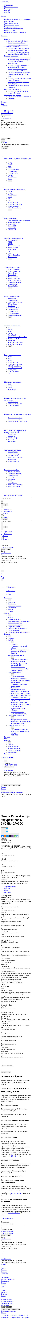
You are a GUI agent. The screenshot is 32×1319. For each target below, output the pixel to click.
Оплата (6, 890)
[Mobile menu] (2, 538)
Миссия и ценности (11, 7)
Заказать (3, 838)
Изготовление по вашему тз (13, 28)
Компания (4, 1274)
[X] (10, 836)
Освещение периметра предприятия (15, 62)
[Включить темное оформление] (3, 140)
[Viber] (12, 836)
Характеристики (10, 887)
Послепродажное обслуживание (15, 32)
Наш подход (8, 9)
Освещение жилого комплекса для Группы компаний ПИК (18, 49)
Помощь (3, 1296)
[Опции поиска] (2, 503)
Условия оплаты (6, 1299)
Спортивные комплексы (12, 89)
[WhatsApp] (15, 836)
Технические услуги (11, 23)
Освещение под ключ (11, 25)
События (4, 1294)
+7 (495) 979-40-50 (7, 111)
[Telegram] (17, 836)
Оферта (3, 1313)
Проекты (4, 1272)
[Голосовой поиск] (3, 505)
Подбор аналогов (10, 30)
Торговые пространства (12, 95)
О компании (8, 5)
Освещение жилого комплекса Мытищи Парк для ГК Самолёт (18, 53)
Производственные (11, 56)
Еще (10, 180)
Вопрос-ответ (5, 1305)
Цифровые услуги (10, 27)
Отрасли (3, 1270)
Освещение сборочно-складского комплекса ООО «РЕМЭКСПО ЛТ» (19, 74)
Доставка (7, 892)
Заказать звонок (5, 114)
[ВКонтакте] (2, 836)
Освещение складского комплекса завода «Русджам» (19, 79)
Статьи (3, 1290)
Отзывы (7, 12)
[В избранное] (4, 828)
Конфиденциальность (8, 1311)
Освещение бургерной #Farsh (18, 41)
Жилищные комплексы (12, 47)
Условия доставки (7, 1301)
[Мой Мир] (7, 836)
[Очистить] (2, 501)
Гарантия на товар (7, 1303)
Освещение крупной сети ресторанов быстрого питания (18, 44)
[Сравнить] (4, 831)
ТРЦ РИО (11, 98)
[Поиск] (2, 571)
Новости (4, 1292)
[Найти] (6, 505)
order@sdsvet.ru (6, 118)
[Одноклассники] (5, 836)
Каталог (3, 1264)
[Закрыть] (2, 580)
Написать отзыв (5, 1072)
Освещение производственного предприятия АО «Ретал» (18, 66)
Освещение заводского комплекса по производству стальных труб (19, 58)
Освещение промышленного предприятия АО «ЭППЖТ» (17, 70)
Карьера (7, 10)
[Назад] (9, 600)
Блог (2, 1286)
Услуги (3, 1268)
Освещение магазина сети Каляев (19, 97)
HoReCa (7, 39)
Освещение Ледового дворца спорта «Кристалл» (18, 92)
